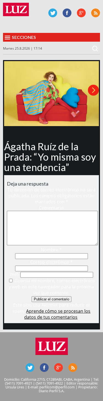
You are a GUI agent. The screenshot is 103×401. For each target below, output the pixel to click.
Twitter (52, 12)
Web (14, 274)
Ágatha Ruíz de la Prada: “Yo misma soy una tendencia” (50, 156)
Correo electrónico (51, 262)
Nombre (51, 250)
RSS (95, 12)
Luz (16, 9)
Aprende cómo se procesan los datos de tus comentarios (57, 314)
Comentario (51, 208)
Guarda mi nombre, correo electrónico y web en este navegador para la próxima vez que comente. (52, 287)
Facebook (67, 12)
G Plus (81, 12)
